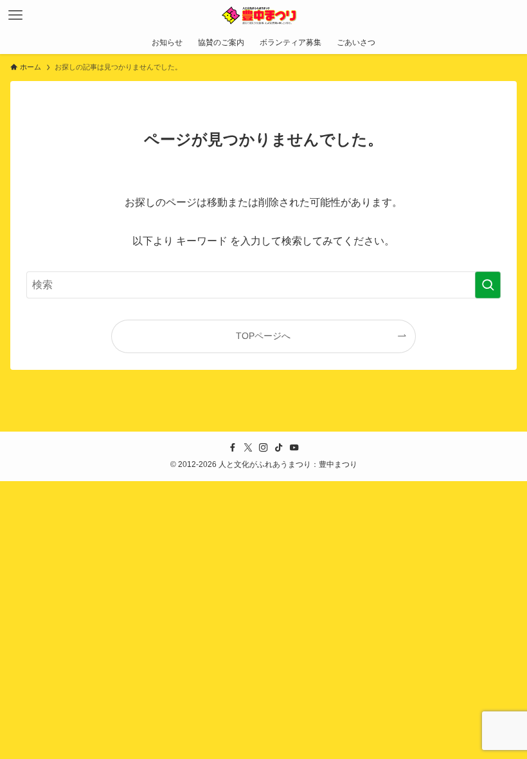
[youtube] (294, 447)
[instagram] (263, 447)
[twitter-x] (248, 447)
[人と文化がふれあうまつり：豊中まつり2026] (263, 15)
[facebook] (232, 447)
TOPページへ (263, 336)
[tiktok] (279, 447)
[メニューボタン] (15, 15)
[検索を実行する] (488, 284)
